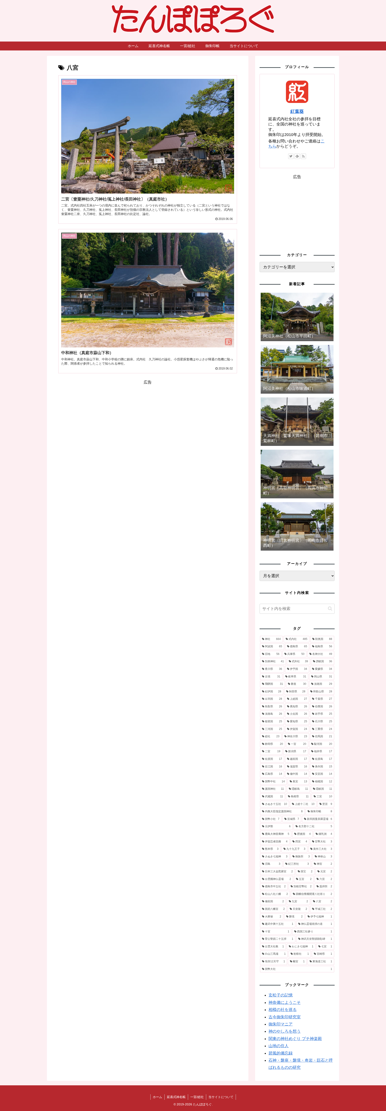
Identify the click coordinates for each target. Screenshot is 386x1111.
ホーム (157, 1097)
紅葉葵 (297, 111)
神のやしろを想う (285, 1031)
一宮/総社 (197, 1097)
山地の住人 (279, 1046)
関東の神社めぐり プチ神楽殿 (295, 1038)
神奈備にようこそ (285, 1002)
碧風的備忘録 (281, 1053)
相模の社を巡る (283, 1009)
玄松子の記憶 (281, 995)
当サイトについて (220, 1097)
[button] (330, 608)
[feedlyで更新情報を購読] (297, 156)
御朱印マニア (281, 1024)
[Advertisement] (147, 417)
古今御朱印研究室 (285, 1017)
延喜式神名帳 (176, 1097)
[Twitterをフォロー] (291, 156)
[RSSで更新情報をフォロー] (303, 156)
